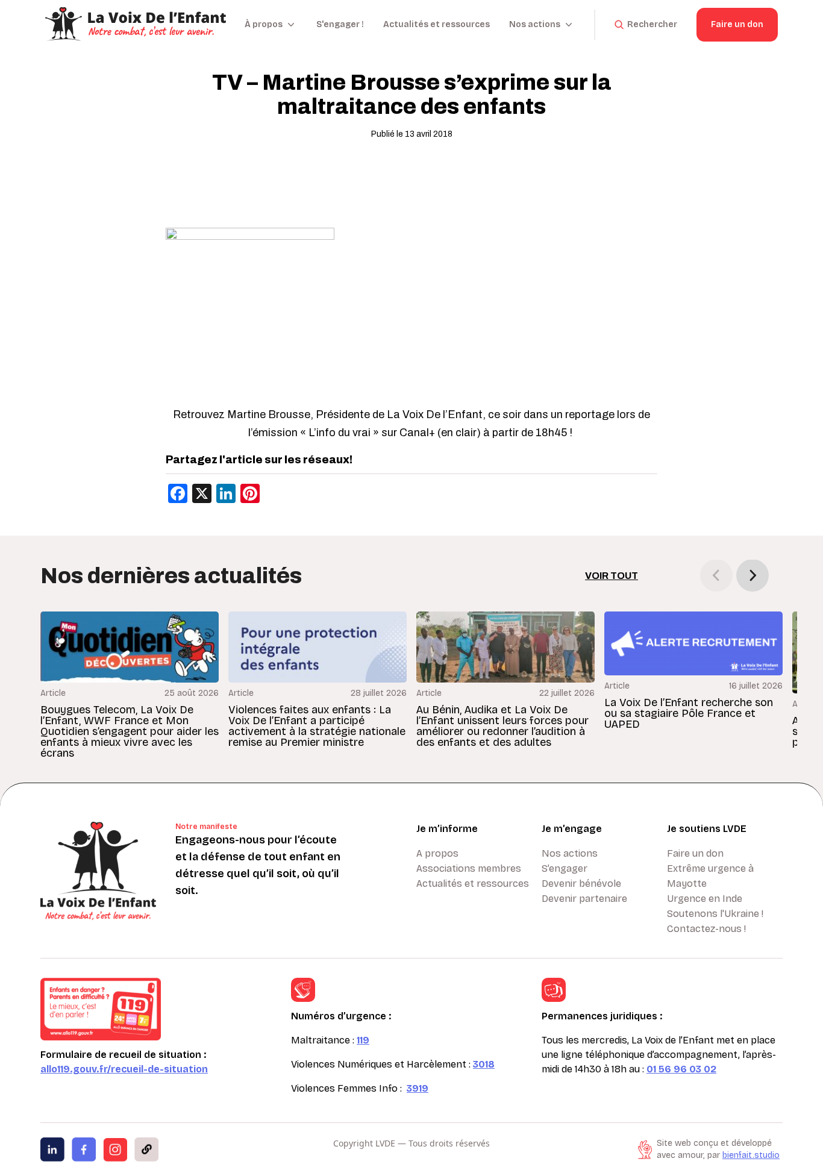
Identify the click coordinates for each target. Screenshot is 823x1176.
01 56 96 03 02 (681, 1069)
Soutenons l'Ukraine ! (715, 913)
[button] (752, 575)
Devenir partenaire (584, 898)
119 (363, 1040)
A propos (437, 853)
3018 (484, 1064)
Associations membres (468, 868)
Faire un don (737, 24)
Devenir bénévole (581, 883)
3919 (417, 1088)
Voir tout (611, 576)
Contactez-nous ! (706, 928)
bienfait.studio (751, 1155)
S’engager (564, 868)
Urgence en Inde (704, 898)
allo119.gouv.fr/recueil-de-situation (124, 1069)
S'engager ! (340, 24)
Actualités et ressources (436, 24)
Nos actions (570, 853)
